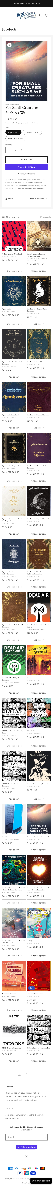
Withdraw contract (41, 1180)
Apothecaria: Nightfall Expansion (39, 519)
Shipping (19, 123)
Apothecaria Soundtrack (10, 415)
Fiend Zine (6, 837)
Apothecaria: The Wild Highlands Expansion (35, 573)
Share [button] (10, 198)
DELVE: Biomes (32, 731)
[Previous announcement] (5, 4)
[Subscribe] (44, 1137)
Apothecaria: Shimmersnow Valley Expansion (12, 573)
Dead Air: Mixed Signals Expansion (10, 679)
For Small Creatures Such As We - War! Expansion (13, 942)
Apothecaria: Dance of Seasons (38, 415)
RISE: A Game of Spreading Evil (38, 1048)
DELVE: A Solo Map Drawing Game (13, 732)
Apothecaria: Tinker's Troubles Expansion (13, 626)
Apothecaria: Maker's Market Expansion (37, 467)
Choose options (14, 271)
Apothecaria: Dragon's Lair (11, 466)
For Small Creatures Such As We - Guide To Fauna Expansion (13, 889)
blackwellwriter (16, 1179)
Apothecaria (6, 309)
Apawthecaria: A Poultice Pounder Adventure (36, 255)
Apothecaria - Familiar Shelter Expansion (13, 363)
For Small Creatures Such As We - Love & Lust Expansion (38, 889)
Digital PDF (13, 132)
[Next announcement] (48, 4)
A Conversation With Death (12, 254)
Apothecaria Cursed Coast (36, 362)
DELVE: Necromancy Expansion (38, 784)
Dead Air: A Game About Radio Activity (38, 626)
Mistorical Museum (9, 994)
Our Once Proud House (35, 994)
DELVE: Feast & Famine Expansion (10, 785)
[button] (5, 15)
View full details (37, 198)
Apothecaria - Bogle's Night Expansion (37, 310)
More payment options (26, 174)
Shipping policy (27, 1183)
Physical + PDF (32, 132)
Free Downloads (15, 138)
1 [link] (19, 1074)
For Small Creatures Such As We (38, 837)
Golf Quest (31, 941)
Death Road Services (34, 678)
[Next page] (34, 1074)
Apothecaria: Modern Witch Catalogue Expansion (12, 520)
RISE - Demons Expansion (11, 1048)
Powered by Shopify (29, 1179)
